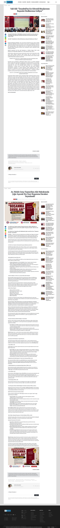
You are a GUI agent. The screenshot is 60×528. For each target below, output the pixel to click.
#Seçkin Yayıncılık (27, 479)
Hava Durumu (42, 512)
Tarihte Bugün (42, 517)
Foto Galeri (24, 510)
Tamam (53, 527)
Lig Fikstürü (41, 516)
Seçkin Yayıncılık (19, 237)
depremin (37, 43)
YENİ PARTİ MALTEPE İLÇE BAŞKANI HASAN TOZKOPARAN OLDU (50, 52)
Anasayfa (5, 5)
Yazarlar (24, 513)
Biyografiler (50, 514)
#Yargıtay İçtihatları (28, 480)
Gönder (36, 178)
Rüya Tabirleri (51, 515)
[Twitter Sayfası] (6, 514)
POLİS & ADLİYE (33, 519)
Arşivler (24, 515)
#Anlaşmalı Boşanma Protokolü (20, 480)
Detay (49, 527)
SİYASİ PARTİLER (33, 517)
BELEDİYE (29, 2)
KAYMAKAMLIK (42, 2)
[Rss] (12, 514)
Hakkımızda (6, 517)
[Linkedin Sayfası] (10, 514)
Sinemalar (41, 518)
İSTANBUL (11, 58)
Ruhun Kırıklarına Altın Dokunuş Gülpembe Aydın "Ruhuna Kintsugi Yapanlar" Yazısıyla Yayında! (50, 31)
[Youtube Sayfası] (9, 514)
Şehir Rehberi (42, 520)
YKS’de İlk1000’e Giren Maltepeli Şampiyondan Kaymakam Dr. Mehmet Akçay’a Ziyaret (50, 25)
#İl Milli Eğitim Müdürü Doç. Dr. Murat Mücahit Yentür (16, 162)
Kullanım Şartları (14, 517)
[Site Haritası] (13, 514)
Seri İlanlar (41, 519)
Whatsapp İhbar (14, 518)
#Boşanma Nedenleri (11, 480)
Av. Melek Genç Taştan (18, 275)
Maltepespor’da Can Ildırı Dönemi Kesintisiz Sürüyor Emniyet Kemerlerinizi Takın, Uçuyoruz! (50, 92)
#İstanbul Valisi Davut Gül (28, 162)
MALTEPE (24, 2)
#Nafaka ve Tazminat (11, 481)
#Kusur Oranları (34, 480)
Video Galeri (25, 512)
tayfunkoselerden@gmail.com (18, 169)
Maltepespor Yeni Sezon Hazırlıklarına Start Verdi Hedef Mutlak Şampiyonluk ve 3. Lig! (50, 47)
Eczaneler (41, 515)
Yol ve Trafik (41, 513)
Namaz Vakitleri (42, 514)
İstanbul (9, 42)
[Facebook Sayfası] (4, 514)
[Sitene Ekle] (15, 514)
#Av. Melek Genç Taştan (11, 479)
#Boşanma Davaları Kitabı (19, 479)
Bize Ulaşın (24, 518)
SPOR (31, 518)
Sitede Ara (50, 512)
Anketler (50, 513)
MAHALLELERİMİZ (35, 2)
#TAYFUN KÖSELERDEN (11, 163)
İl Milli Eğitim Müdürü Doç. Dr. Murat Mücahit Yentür (22, 51)
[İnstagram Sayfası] (7, 514)
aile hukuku (36, 234)
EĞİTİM (9, 5)
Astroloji (50, 516)
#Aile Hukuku (32, 479)
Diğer (48, 2)
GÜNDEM (20, 2)
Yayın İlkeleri (6, 518)
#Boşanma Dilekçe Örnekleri (19, 481)
